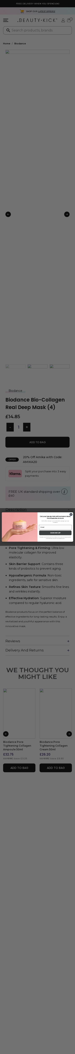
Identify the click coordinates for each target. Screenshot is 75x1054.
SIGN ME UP (55, 533)
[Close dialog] (71, 514)
